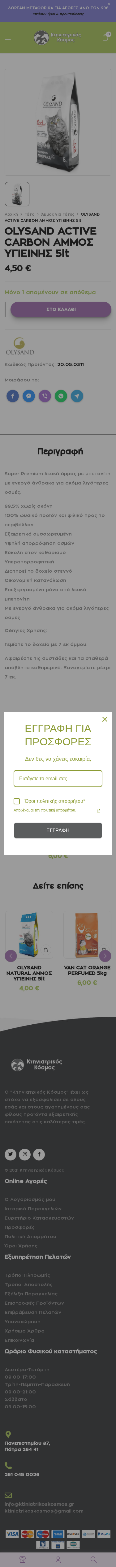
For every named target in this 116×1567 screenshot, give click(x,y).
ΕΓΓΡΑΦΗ (58, 830)
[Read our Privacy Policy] (98, 811)
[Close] (104, 719)
